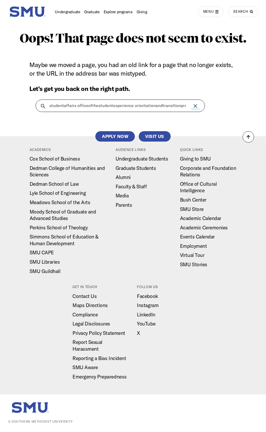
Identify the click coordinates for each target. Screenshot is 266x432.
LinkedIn (146, 314)
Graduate (92, 11)
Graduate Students (136, 168)
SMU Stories (193, 264)
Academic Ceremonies (204, 227)
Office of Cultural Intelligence (198, 187)
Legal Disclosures (91, 324)
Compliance (85, 314)
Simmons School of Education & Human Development (64, 240)
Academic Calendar (200, 218)
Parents (124, 205)
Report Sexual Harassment (87, 345)
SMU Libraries (45, 262)
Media (122, 195)
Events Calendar (197, 237)
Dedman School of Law (54, 184)
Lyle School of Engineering (58, 193)
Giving (142, 11)
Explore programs (118, 11)
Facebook (147, 296)
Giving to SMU (195, 159)
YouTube (146, 324)
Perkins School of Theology (59, 227)
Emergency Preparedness (99, 377)
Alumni (123, 177)
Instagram (147, 305)
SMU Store (192, 209)
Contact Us (84, 296)
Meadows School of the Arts (60, 202)
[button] (195, 106)
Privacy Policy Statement (98, 333)
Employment (193, 246)
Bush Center (193, 200)
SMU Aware (85, 367)
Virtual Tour (192, 255)
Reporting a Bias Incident (99, 358)
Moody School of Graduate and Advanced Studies (63, 215)
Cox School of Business (55, 159)
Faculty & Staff (131, 186)
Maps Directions (90, 305)
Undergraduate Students (142, 159)
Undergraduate (67, 11)
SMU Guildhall (45, 271)
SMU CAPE (42, 252)
